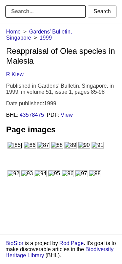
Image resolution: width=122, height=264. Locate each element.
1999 (46, 38)
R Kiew (15, 74)
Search (102, 11)
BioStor (14, 243)
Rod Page (71, 243)
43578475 (32, 115)
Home (13, 32)
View (67, 115)
